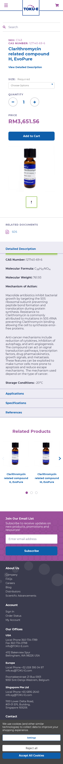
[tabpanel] (16, 461)
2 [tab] (31, 492)
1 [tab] (27, 492)
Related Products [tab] (31, 431)
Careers (10, 583)
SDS (14, 231)
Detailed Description (21, 249)
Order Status (13, 615)
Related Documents (22, 224)
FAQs (9, 579)
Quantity (15, 94)
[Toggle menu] (5, 5)
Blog (9, 587)
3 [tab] (36, 492)
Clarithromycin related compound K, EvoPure (16, 478)
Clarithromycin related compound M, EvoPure (47, 478)
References (14, 412)
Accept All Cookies (31, 755)
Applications (15, 393)
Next (60, 458)
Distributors (13, 591)
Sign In (10, 611)
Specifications (16, 403)
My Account (13, 620)
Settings (31, 737)
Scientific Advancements (21, 595)
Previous (3, 458)
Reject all (31, 748)
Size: (19, 79)
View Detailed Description (25, 67)
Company (12, 574)
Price (12, 115)
